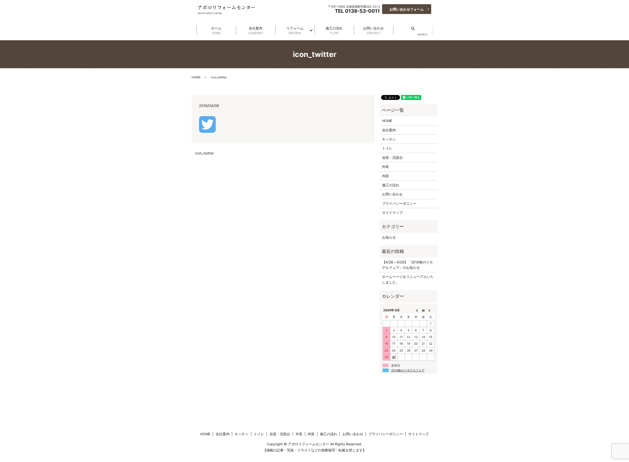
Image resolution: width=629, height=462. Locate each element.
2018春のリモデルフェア (408, 370)
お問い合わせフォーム (406, 9)
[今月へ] (423, 310)
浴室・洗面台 (392, 157)
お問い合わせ (373, 30)
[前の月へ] (416, 310)
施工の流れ (334, 30)
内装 (385, 176)
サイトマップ (392, 212)
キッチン (389, 139)
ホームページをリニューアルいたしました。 (408, 279)
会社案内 (255, 30)
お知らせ (389, 237)
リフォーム (294, 30)
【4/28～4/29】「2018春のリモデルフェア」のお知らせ (407, 265)
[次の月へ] (430, 310)
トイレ (387, 148)
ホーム (216, 30)
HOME (196, 77)
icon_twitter (204, 153)
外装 (385, 166)
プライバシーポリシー (399, 203)
